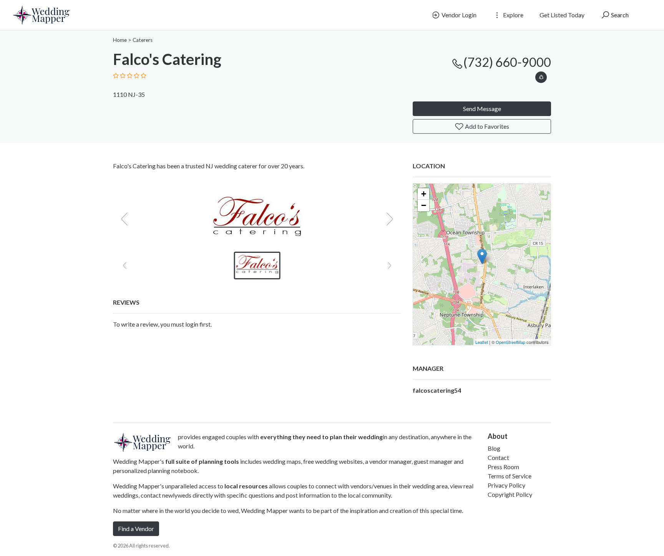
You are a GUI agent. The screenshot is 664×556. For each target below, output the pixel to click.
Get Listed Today (562, 14)
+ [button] (423, 194)
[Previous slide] (125, 219)
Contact (498, 457)
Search (619, 14)
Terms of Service (509, 476)
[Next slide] (389, 219)
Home (120, 40)
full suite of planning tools (202, 461)
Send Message (482, 108)
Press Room (503, 466)
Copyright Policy (510, 494)
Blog (494, 448)
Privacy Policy (506, 485)
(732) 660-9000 (507, 62)
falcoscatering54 (437, 390)
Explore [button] (512, 14)
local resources (246, 486)
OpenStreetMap (510, 342)
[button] (541, 76)
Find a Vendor (136, 528)
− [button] (423, 205)
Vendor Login (458, 14)
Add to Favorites (486, 126)
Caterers (143, 40)
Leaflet (481, 342)
